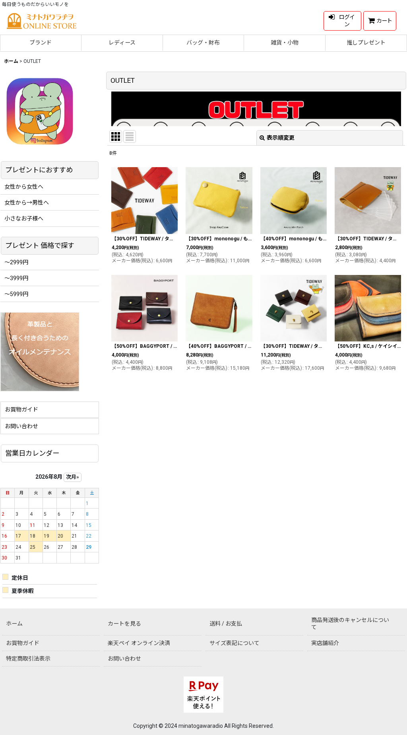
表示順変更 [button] (281, 138)
